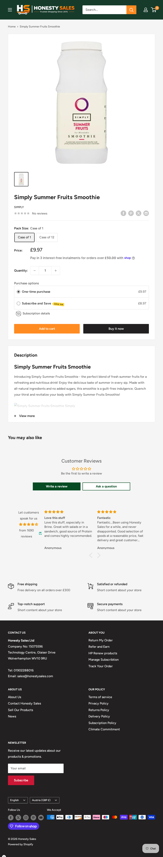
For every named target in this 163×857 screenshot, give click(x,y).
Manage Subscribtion (103, 659)
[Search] (131, 9)
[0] (153, 9)
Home (12, 26)
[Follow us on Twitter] (18, 817)
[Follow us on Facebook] (11, 817)
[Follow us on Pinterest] (33, 817)
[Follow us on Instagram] (26, 817)
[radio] (18, 291)
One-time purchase (36, 291)
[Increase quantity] (55, 270)
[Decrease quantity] (34, 270)
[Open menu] (10, 9)
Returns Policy (98, 710)
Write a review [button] (56, 486)
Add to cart (47, 329)
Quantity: (21, 270)
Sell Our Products (20, 710)
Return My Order (100, 640)
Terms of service (100, 697)
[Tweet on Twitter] (138, 213)
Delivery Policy (99, 716)
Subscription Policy (102, 723)
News (12, 716)
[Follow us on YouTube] (41, 817)
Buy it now (116, 329)
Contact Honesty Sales (24, 703)
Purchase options (26, 283)
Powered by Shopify (20, 844)
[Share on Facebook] (123, 213)
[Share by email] (146, 213)
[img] (28, 524)
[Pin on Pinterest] (131, 213)
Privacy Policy (98, 703)
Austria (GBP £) (41, 800)
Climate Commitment (104, 729)
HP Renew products (102, 653)
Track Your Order (100, 666)
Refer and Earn (99, 647)
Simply (19, 207)
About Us (14, 697)
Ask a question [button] (106, 486)
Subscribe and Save (42, 303)
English (14, 800)
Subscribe (21, 780)
